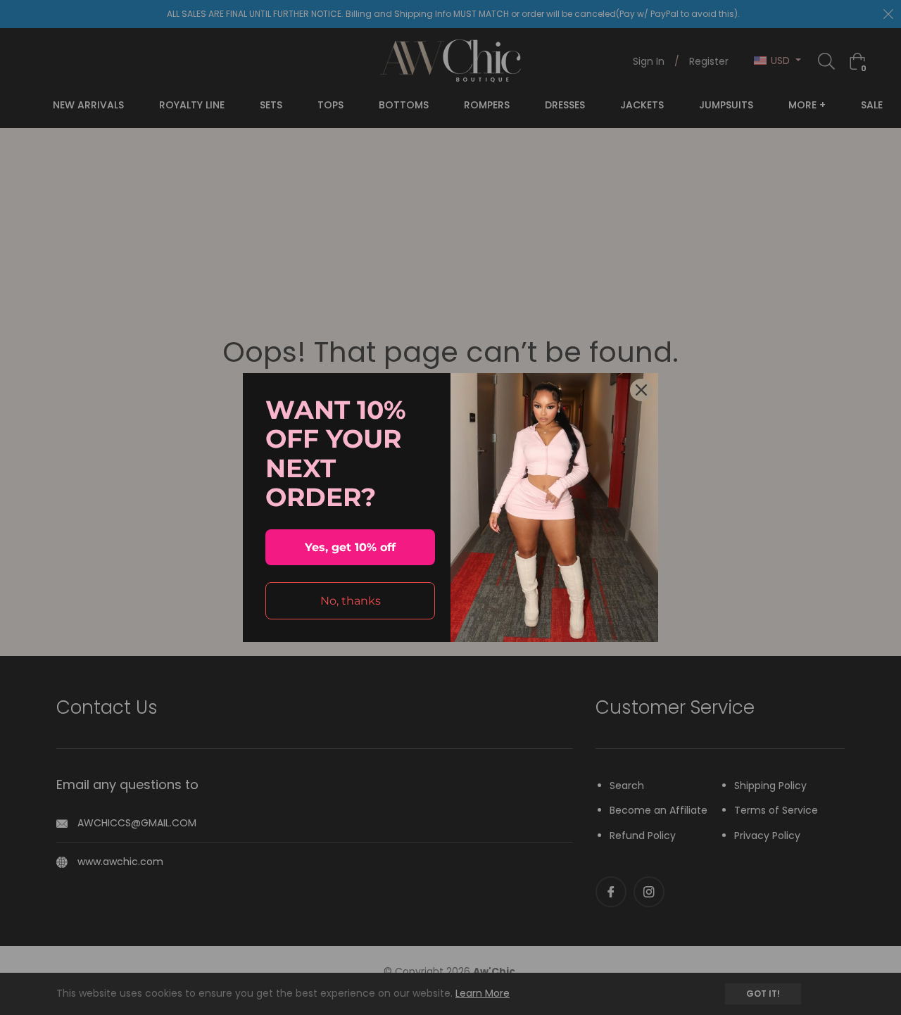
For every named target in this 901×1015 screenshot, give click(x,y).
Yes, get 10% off (350, 547)
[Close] (641, 390)
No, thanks (350, 600)
